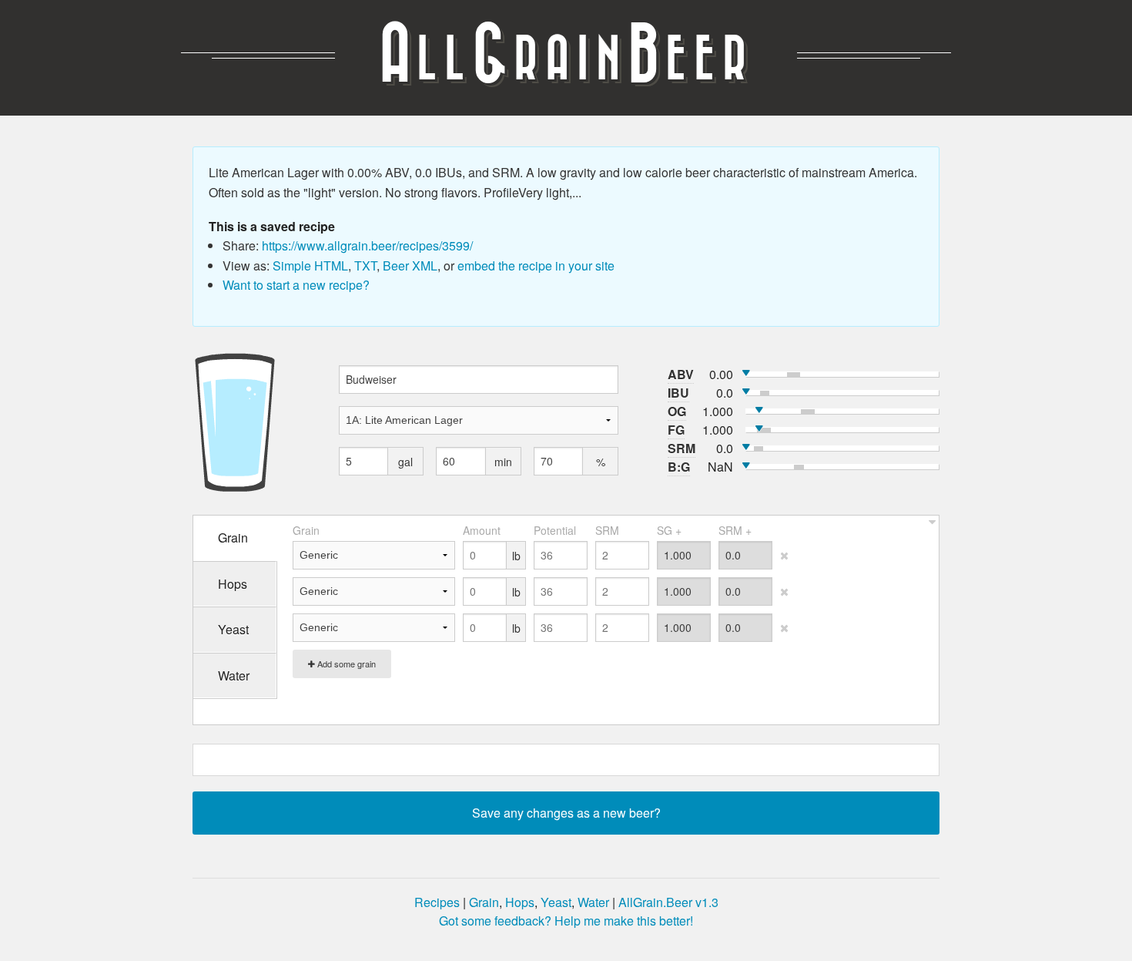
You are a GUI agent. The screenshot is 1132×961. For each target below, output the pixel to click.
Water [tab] (234, 675)
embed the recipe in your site (536, 265)
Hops (519, 902)
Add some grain (345, 663)
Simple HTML (310, 265)
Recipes (437, 902)
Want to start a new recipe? (296, 285)
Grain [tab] (233, 537)
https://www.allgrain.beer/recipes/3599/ (367, 245)
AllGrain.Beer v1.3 (668, 902)
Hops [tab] (232, 584)
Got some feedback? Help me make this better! (566, 920)
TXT (365, 265)
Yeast (556, 902)
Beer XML (410, 265)
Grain (484, 902)
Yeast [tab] (233, 629)
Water (593, 902)
